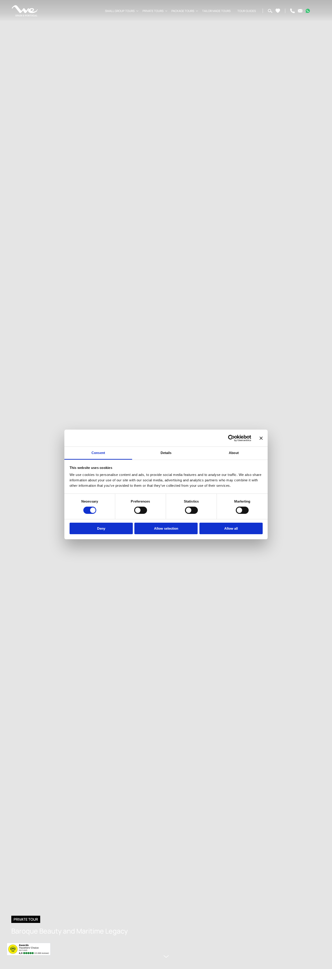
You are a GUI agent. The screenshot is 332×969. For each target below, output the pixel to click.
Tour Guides (246, 11)
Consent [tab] (98, 453)
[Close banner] (261, 438)
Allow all (231, 528)
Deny (101, 528)
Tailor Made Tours (216, 11)
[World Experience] (24, 11)
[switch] (140, 510)
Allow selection (166, 528)
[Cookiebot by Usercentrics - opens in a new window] (231, 438)
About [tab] (234, 453)
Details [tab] (166, 453)
